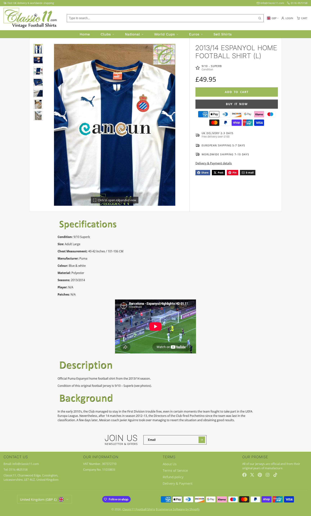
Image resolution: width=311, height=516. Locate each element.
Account (287, 18)
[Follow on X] (252, 475)
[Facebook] (244, 475)
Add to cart (237, 92)
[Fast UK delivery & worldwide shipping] (29, 3)
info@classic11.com (272, 3)
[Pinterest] (260, 475)
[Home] (31, 18)
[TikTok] (275, 475)
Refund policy (173, 477)
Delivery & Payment (177, 483)
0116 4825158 (299, 3)
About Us (170, 464)
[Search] (259, 18)
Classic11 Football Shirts (138, 509)
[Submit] (202, 439)
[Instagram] (268, 475)
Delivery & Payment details (213, 163)
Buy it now (236, 104)
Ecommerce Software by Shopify (178, 509)
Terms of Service (175, 470)
